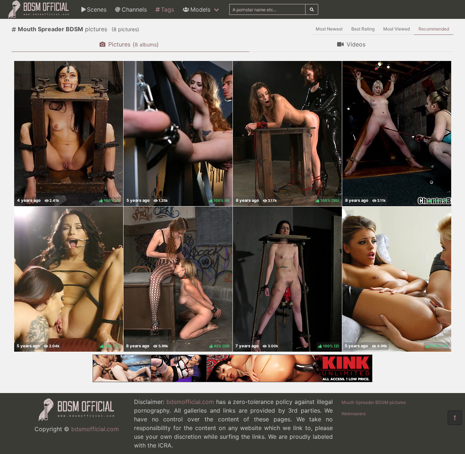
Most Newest (329, 29)
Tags (167, 9)
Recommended (433, 29)
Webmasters (353, 413)
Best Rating (363, 29)
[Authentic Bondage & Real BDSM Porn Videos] (232, 380)
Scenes (96, 9)
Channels (134, 9)
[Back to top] (455, 417)
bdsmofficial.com (95, 429)
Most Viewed (396, 29)
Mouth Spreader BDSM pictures (373, 402)
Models (200, 9)
